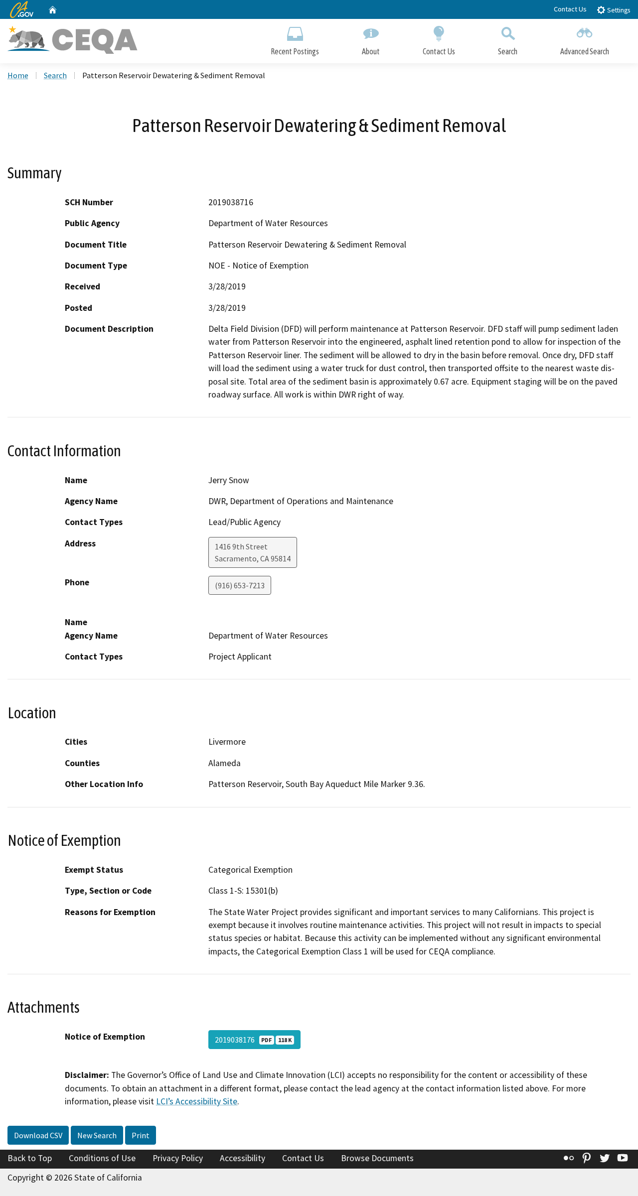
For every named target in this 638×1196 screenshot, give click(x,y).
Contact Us (570, 8)
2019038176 (253, 1040)
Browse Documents (377, 1158)
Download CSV (38, 1135)
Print (141, 1135)
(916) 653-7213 (240, 585)
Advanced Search (584, 51)
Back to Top (29, 1158)
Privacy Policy (178, 1158)
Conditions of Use (102, 1158)
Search (507, 51)
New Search (97, 1135)
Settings (618, 10)
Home (17, 75)
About (371, 51)
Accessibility (242, 1158)
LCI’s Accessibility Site (196, 1101)
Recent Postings (295, 51)
